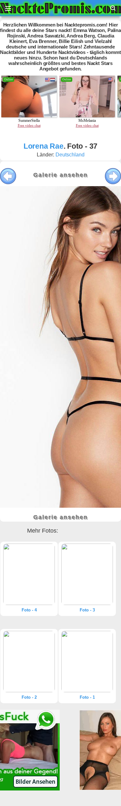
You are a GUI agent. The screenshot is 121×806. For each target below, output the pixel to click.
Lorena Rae (44, 146)
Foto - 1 (87, 697)
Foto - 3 (87, 610)
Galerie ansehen (60, 175)
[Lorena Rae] (29, 574)
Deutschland (70, 154)
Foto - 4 (29, 610)
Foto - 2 (29, 697)
